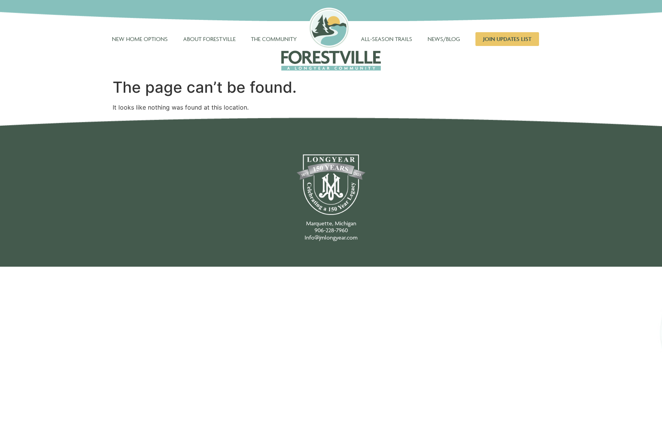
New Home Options (140, 39)
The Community (274, 39)
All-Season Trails (386, 39)
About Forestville (209, 39)
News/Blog (444, 39)
